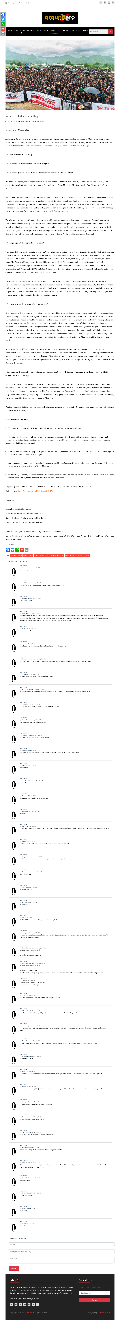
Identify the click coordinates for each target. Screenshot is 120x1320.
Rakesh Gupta (26, 1147)
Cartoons (85, 30)
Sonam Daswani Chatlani (29, 948)
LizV (23, 644)
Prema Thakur (26, 1162)
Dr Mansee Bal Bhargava (29, 659)
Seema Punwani (26, 1041)
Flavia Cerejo (26, 1010)
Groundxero (27, 1313)
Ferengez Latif (26, 933)
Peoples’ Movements (54, 31)
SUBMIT (14, 1268)
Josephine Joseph (27, 735)
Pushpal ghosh (26, 568)
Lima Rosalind (26, 674)
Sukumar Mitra (26, 598)
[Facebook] (2, 14)
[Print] (2, 33)
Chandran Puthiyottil (28, 781)
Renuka (24, 1071)
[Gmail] (2, 28)
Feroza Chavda (26, 720)
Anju (23, 980)
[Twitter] (2, 19)
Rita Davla (25, 887)
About (24, 3)
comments (23, 565)
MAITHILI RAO (27, 583)
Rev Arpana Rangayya (28, 689)
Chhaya (24, 995)
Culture (38, 30)
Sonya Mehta (26, 811)
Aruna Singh (25, 613)
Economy (30, 30)
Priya (23, 1223)
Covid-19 (23, 31)
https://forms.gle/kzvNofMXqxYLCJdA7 (35, 491)
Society (65, 30)
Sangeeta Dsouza (27, 857)
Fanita (24, 765)
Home (10, 30)
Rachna (24, 628)
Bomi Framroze (26, 1056)
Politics (45, 30)
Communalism (75, 30)
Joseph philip (26, 704)
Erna (23, 841)
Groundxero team (104, 1313)
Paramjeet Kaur (26, 1102)
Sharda (24, 796)
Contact (32, 3)
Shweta (24, 917)
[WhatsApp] (2, 24)
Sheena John (25, 826)
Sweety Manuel (26, 1193)
